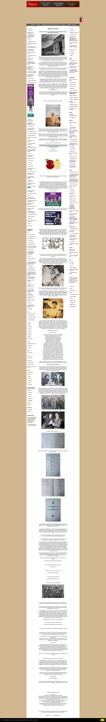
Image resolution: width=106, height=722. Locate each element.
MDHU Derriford (73, 95)
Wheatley (30, 308)
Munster (29, 334)
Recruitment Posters (32, 214)
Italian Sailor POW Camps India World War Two (31, 150)
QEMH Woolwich (31, 270)
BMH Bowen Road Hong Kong (52, 233)
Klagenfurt (30, 398)
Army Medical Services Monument (31, 212)
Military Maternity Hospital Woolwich (31, 278)
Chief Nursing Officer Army (30, 174)
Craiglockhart (31, 242)
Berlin (29, 324)
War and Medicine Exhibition (73, 214)
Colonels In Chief (31, 171)
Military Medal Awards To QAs (72, 236)
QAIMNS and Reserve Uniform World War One (72, 161)
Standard (30, 218)
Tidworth (30, 302)
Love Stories (30, 126)
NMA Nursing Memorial (30, 204)
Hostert (29, 330)
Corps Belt (72, 149)
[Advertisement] (53, 15)
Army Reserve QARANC (72, 109)
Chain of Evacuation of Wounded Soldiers (32, 72)
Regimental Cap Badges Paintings (73, 46)
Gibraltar (30, 394)
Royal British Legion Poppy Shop (57, 176)
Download (53, 148)
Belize (29, 390)
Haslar (29, 260)
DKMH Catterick (31, 244)
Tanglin (29, 382)
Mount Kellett (31, 364)
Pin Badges (72, 302)
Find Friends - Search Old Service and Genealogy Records (31, 36)
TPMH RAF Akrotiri (32, 343)
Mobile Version (49, 715)
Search (38, 24)
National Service (31, 158)
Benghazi (30, 409)
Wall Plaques (72, 304)
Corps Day (72, 190)
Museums (30, 225)
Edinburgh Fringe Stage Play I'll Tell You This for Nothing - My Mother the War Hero (73, 180)
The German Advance (30, 59)
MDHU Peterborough (72, 102)
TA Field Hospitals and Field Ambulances (32, 425)
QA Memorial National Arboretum (31, 198)
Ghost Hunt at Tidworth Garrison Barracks (31, 305)
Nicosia (29, 347)
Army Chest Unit (31, 234)
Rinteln (29, 336)
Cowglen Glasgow (32, 236)
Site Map (69, 24)
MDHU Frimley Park (74, 97)
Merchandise (72, 290)
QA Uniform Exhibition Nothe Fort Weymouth (73, 222)
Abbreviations (73, 86)
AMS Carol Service (74, 202)
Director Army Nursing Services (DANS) (31, 177)
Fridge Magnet (73, 306)
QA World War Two (32, 135)
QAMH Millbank (31, 268)
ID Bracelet (72, 151)
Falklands (30, 392)
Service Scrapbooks (32, 133)
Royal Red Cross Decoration (31, 169)
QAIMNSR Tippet (73, 158)
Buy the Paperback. (53, 678)
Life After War (31, 78)
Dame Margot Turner (74, 228)
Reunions (72, 188)
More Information (52, 190)
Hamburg (30, 326)
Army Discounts (73, 60)
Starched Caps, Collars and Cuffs (60, 362)
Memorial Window (31, 206)
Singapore (30, 380)
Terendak (30, 384)
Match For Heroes (73, 183)
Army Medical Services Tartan (72, 128)
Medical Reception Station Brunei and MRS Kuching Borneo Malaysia (31, 274)
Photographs (73, 117)
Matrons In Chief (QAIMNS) (31, 184)
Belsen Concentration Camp (31, 147)
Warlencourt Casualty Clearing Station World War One (31, 63)
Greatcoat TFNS (73, 139)
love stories (61, 234)
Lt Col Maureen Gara (74, 233)
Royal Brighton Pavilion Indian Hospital (30, 291)
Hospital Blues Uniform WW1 (72, 167)
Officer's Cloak (73, 156)
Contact (74, 24)
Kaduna (29, 396)
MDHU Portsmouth (74, 104)
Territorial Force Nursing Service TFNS (32, 47)
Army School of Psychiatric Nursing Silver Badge (73, 144)
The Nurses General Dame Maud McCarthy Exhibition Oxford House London (74, 175)
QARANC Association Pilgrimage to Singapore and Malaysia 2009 (72, 206)
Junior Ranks (73, 82)
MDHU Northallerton (74, 99)
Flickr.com (57, 653)
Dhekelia (30, 345)
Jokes (71, 288)
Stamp (71, 298)
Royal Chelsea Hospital (30, 286)
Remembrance (73, 200)
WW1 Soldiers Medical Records (30, 50)
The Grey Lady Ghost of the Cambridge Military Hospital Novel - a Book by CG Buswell (73, 38)
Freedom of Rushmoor (72, 193)
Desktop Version (56, 715)
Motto (29, 195)
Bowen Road (30, 362)
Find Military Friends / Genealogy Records (50, 24)
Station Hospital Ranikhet (31, 297)
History (33, 24)
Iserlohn (29, 332)
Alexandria (30, 352)
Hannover (30, 328)
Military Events (73, 198)
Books (29, 223)
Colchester (30, 240)
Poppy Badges (73, 296)
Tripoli (29, 411)
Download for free (47, 705)
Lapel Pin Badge (73, 141)
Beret (71, 125)
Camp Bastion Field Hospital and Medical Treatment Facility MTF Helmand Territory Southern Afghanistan (31, 420)
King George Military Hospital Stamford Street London (32, 263)
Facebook (51, 100)
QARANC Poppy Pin (74, 32)
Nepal (29, 404)
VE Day (29, 153)
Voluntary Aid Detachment (30, 156)
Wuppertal (30, 338)
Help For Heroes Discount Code (73, 67)
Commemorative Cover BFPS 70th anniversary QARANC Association (73, 71)
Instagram (55, 100)
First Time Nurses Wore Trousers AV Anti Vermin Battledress (73, 132)
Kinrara (29, 374)
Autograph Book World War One (31, 129)
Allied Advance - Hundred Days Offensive (31, 75)
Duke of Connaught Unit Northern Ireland (31, 247)
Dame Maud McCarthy (72, 231)
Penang (29, 378)
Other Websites (73, 267)
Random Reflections (58, 361)
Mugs (71, 292)
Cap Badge (72, 147)
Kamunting (30, 372)
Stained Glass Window (30, 209)
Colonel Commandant (30, 181)
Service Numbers (73, 90)
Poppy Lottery (73, 34)
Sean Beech (72, 241)
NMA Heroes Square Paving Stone (32, 201)
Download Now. (53, 676)
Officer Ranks (73, 84)
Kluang (29, 376)
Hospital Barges (31, 315)
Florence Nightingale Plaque (73, 115)
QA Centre (30, 266)
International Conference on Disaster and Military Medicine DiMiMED (73, 218)
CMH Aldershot (31, 238)
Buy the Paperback (53, 150)
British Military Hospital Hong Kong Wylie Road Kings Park (57, 526)
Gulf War (30, 162)
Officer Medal (72, 164)
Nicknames (72, 88)
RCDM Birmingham (74, 106)
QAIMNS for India (31, 41)
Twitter (61, 100)
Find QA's (72, 286)
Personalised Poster (74, 294)
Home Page (30, 30)
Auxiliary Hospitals (32, 80)
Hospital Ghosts (31, 258)
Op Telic (29, 164)
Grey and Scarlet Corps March (31, 191)
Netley (29, 283)
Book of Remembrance (30, 120)
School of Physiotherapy (30, 294)
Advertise (63, 24)
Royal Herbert (31, 288)
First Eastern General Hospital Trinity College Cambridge (30, 253)
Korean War (30, 160)
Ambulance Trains (32, 313)
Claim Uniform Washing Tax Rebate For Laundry (73, 63)
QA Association (31, 216)
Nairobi (29, 402)
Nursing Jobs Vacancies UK (72, 250)
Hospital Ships (31, 319)
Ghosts (29, 256)
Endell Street (30, 249)
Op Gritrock (30, 166)
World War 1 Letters (32, 131)
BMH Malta (30, 400)
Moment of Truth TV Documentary (73, 239)
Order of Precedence (32, 193)
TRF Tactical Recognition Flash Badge (73, 136)
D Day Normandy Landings (31, 144)
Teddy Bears (72, 300)
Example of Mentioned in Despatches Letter (31, 123)
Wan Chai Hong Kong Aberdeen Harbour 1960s (55, 603)
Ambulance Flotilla (32, 317)
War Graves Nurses (32, 82)
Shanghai (30, 357)
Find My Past (55, 209)
